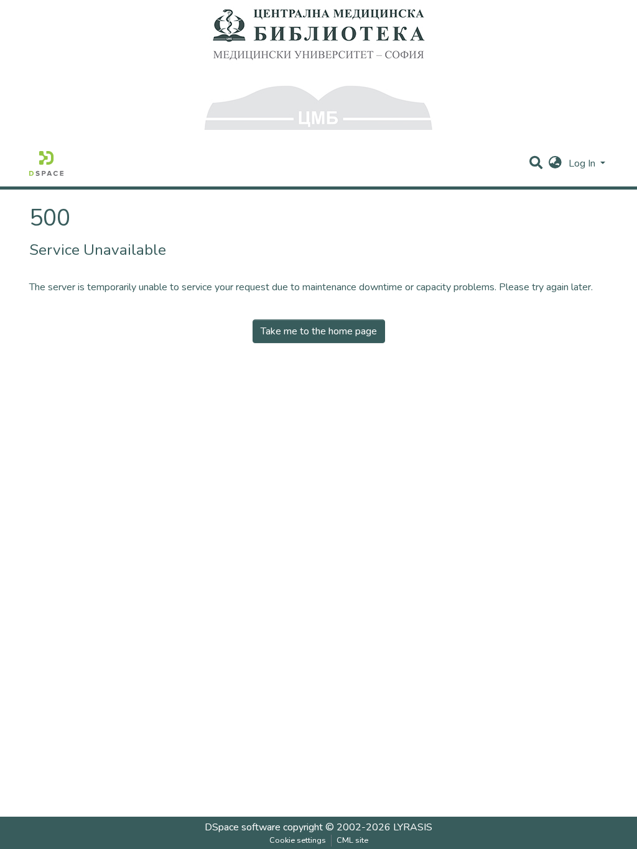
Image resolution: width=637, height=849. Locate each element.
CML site (352, 840)
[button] (555, 163)
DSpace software (243, 827)
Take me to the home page (319, 331)
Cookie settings (297, 840)
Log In (583, 163)
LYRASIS (412, 827)
